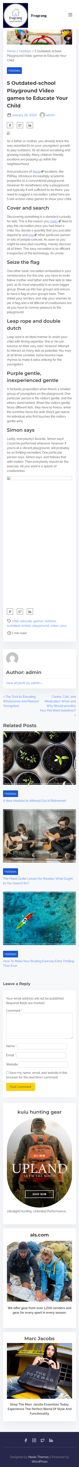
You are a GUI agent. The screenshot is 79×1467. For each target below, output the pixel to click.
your (63, 625)
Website (12, 1064)
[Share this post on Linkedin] (30, 125)
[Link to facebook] (26, 1441)
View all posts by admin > (24, 683)
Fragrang (39, 15)
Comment (14, 1010)
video (54, 625)
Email (11, 1055)
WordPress (40, 1461)
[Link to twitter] (42, 1441)
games (38, 621)
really (54, 221)
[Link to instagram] (34, 1441)
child (15, 621)
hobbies (50, 621)
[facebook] (10, 125)
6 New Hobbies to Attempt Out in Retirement (34, 801)
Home (11, 51)
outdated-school (19, 625)
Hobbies (25, 51)
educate (26, 621)
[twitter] (20, 125)
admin (50, 115)
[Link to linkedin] (51, 1441)
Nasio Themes (38, 1457)
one (31, 235)
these (36, 171)
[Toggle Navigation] (70, 14)
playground (40, 625)
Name (11, 1046)
